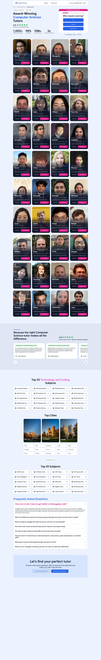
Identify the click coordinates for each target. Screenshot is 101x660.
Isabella (74, 140)
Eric (16, 84)
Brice (54, 224)
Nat (53, 168)
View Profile (17, 62)
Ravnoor (36, 196)
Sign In (84, 3)
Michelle (17, 279)
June (16, 224)
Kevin (16, 168)
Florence (18, 196)
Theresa (36, 279)
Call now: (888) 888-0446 (76, 3)
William (36, 84)
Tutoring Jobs (54, 3)
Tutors (14, 7)
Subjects (46, 3)
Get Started (25, 62)
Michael (74, 196)
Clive (35, 168)
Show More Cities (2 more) (50, 459)
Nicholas (55, 84)
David (16, 56)
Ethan (35, 307)
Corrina (74, 112)
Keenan (55, 196)
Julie (35, 112)
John (73, 279)
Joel (73, 307)
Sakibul (17, 251)
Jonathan (18, 140)
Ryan (73, 56)
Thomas (17, 307)
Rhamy (74, 168)
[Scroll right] (85, 362)
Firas (54, 251)
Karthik (36, 140)
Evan (35, 251)
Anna (35, 224)
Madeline (56, 307)
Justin (35, 56)
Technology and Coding (21, 7)
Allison (55, 112)
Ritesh (73, 224)
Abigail (74, 251)
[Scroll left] (15, 362)
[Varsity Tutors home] (21, 3)
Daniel (55, 140)
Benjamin (75, 84)
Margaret (56, 56)
